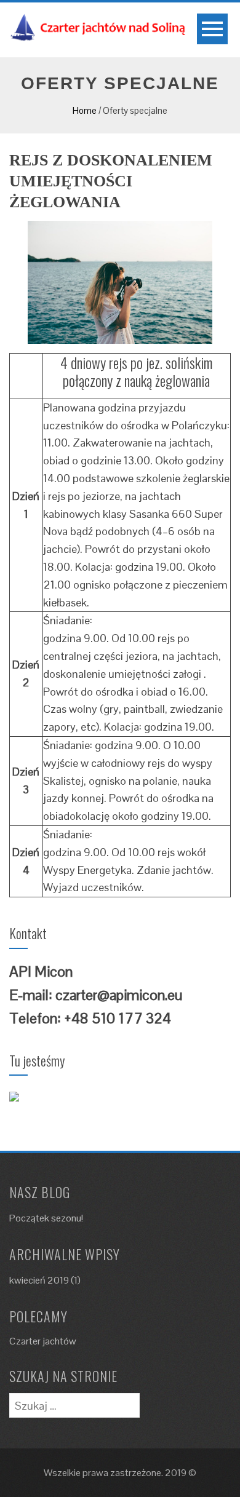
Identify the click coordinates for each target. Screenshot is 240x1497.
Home (85, 110)
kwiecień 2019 (39, 1280)
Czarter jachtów (42, 1341)
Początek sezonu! (46, 1218)
